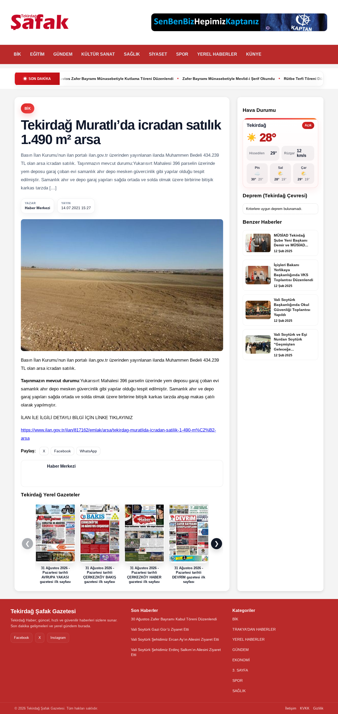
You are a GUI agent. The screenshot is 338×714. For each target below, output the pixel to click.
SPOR (182, 54)
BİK (17, 54)
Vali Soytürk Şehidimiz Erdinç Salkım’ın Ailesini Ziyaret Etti (176, 652)
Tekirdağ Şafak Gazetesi (43, 611)
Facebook (62, 451)
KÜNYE (253, 54)
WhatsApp (88, 451)
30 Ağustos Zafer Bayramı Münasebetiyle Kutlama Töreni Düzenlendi (75, 78)
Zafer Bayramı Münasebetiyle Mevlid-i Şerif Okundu (192, 78)
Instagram (58, 638)
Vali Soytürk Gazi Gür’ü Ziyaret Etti (160, 629)
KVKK (304, 708)
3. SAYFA (240, 670)
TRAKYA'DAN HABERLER (254, 629)
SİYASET (158, 54)
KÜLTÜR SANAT (98, 54)
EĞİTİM (37, 54)
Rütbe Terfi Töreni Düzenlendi (274, 78)
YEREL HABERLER (217, 54)
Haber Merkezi (37, 208)
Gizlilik (318, 708)
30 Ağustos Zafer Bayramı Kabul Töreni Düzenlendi (174, 619)
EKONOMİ (241, 660)
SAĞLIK (132, 54)
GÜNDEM (62, 54)
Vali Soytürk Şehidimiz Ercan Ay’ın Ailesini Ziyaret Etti (175, 639)
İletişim (290, 708)
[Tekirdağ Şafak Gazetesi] (40, 22)
